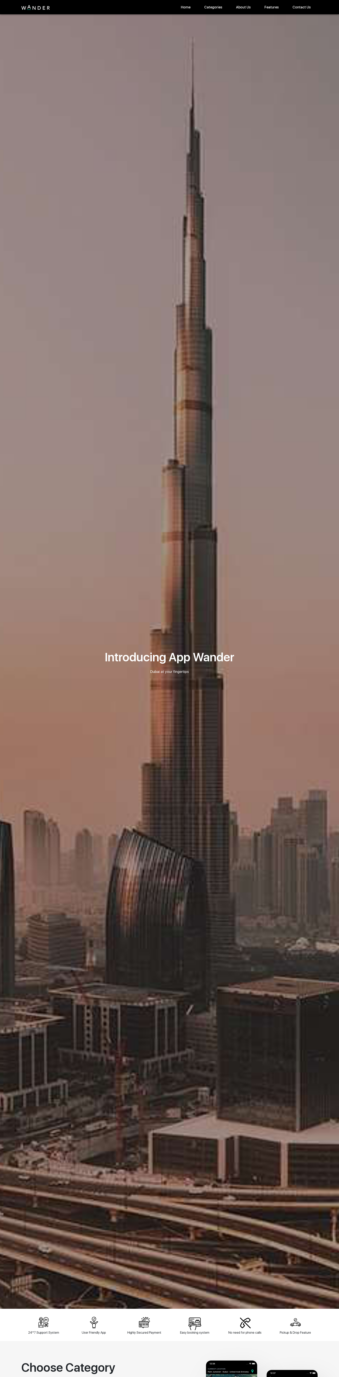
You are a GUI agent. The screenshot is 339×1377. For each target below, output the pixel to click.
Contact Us (302, 7)
